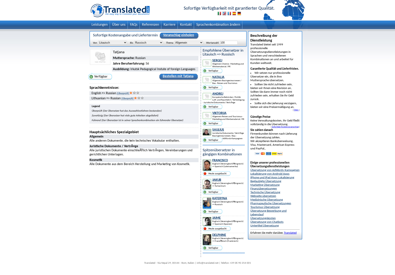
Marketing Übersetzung (265, 185)
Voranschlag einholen (178, 35)
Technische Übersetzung (265, 192)
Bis (131, 43)
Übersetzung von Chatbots (266, 222)
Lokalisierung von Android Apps (269, 174)
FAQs (133, 25)
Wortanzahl (212, 43)
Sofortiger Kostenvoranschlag (285, 127)
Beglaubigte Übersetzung (265, 181)
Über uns (118, 25)
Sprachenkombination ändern (218, 25)
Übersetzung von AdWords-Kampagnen (275, 170)
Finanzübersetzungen (263, 188)
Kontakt (186, 25)
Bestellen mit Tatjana (178, 76)
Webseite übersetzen (263, 196)
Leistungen (100, 25)
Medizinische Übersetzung (266, 199)
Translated (290, 233)
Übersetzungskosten (263, 218)
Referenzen (150, 25)
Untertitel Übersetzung (264, 225)
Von (95, 43)
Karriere (169, 25)
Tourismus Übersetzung (265, 207)
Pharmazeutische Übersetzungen (270, 203)
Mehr (296, 110)
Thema (169, 43)
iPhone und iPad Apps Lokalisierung (272, 177)
